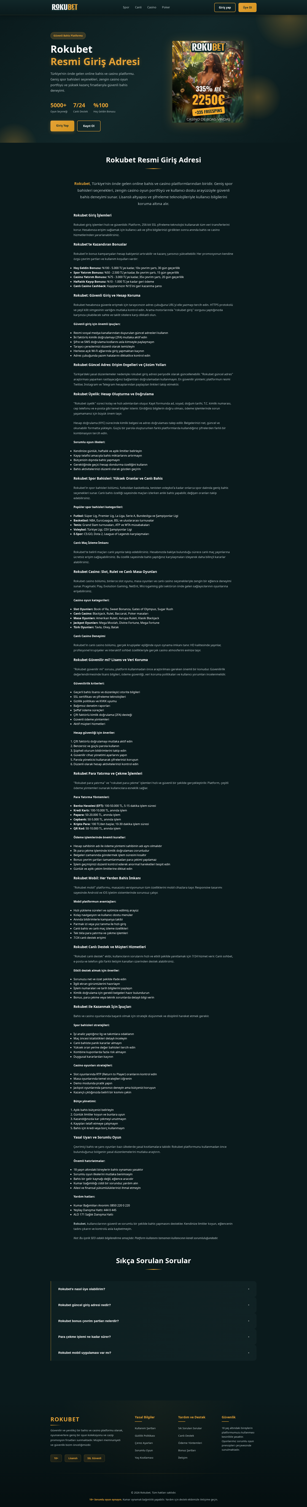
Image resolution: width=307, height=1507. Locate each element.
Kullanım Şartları (145, 1428)
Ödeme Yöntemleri (190, 1443)
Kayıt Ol (89, 126)
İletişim (182, 1457)
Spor (126, 7)
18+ (56, 1458)
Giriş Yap (62, 125)
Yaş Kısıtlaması (144, 1457)
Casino (151, 7)
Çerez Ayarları (144, 1443)
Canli (138, 7)
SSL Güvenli (94, 1458)
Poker (166, 7)
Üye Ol (247, 7)
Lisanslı (72, 1458)
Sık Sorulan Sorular (190, 1428)
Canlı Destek (186, 1435)
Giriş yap (225, 7)
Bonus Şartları (187, 1450)
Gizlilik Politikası (145, 1435)
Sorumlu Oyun (144, 1450)
